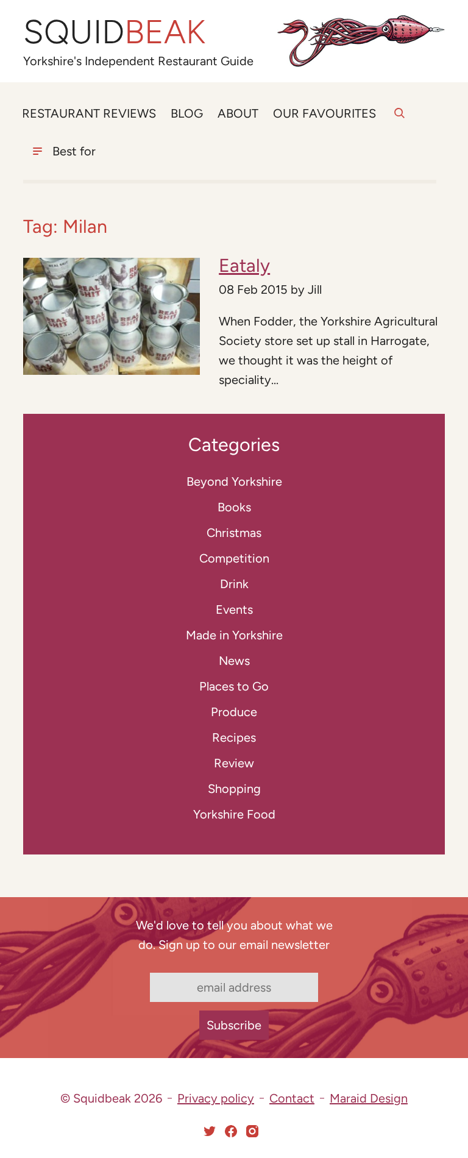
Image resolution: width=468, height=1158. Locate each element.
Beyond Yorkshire (234, 481)
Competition (234, 558)
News (234, 660)
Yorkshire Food (234, 814)
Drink (234, 584)
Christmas (234, 532)
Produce (234, 712)
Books (234, 507)
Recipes (234, 737)
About (238, 113)
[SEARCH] (399, 120)
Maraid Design (369, 1098)
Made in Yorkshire (234, 635)
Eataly (244, 265)
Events (234, 609)
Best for (74, 151)
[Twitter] (210, 1131)
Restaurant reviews (89, 113)
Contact (291, 1098)
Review (234, 763)
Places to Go (234, 686)
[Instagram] (252, 1131)
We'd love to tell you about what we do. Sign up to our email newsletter (234, 935)
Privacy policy (215, 1098)
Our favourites (324, 113)
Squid (114, 32)
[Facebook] (231, 1131)
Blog (187, 113)
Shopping (234, 788)
